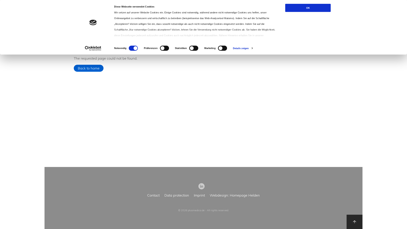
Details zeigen (241, 48)
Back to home (89, 68)
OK (308, 8)
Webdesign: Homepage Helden (235, 196)
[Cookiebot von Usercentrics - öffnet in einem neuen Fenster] (93, 48)
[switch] (164, 48)
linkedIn (201, 186)
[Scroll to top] (354, 222)
